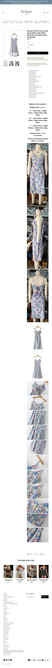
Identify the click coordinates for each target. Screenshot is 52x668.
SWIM (36, 21)
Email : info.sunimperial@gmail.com (10, 603)
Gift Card (5, 600)
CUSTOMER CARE (46, 22)
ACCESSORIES (19, 22)
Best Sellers (5, 639)
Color (28, 42)
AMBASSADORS (37, 22)
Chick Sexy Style (6, 627)
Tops (4, 616)
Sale (4, 644)
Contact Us (5, 598)
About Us (5, 593)
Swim (4, 640)
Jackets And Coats (7, 624)
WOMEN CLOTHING (29, 21)
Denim (4, 621)
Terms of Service (6, 654)
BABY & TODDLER (28, 22)
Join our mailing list (30, 593)
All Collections (6, 645)
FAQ (4, 610)
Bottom (5, 618)
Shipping (5, 595)
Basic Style (5, 648)
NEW (10, 21)
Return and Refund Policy (8, 597)
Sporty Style (6, 634)
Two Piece (5, 642)
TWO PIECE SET (5, 22)
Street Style (6, 631)
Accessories (5, 637)
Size (28, 47)
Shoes (4, 635)
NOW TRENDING (43, 21)
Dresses (5, 614)
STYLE (21, 21)
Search (4, 605)
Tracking (5, 608)
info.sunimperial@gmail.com (34, 65)
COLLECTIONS (15, 21)
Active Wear (5, 619)
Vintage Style (6, 626)
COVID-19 (5, 611)
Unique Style (6, 632)
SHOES (12, 22)
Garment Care (6, 613)
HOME (6, 21)
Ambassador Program (7, 601)
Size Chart (5, 606)
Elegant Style (6, 629)
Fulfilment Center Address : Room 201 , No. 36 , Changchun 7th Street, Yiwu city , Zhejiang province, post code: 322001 (13, 652)
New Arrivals (5, 647)
